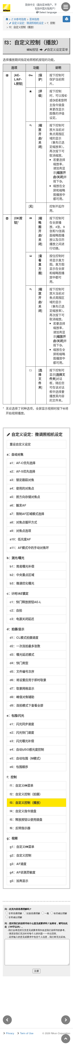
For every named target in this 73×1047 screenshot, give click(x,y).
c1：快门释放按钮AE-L (25, 602)
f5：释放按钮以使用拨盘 (26, 819)
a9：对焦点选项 (20, 530)
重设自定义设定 (20, 444)
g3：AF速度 (18, 864)
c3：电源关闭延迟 (22, 619)
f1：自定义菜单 (21, 785)
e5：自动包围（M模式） (26, 758)
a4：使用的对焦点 (22, 488)
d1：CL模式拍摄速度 (24, 637)
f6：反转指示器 (20, 828)
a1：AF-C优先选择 (22, 463)
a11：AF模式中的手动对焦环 (29, 547)
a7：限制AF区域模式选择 (27, 514)
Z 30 (18, 19)
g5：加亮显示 (19, 881)
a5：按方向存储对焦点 (25, 497)
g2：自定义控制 (20, 855)
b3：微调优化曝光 (22, 583)
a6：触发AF (18, 505)
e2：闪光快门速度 (22, 732)
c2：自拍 (16, 610)
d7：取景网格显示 (22, 688)
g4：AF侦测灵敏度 (22, 872)
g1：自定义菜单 (22, 846)
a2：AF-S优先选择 (22, 471)
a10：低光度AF (20, 539)
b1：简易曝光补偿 (22, 566)
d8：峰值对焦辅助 (22, 697)
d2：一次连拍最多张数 (25, 646)
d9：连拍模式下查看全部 (26, 705)
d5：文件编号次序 (22, 671)
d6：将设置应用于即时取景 (28, 680)
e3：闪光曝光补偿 (22, 741)
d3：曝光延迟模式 (22, 654)
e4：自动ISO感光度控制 (27, 749)
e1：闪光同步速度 (22, 724)
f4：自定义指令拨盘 (23, 811)
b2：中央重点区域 (22, 575)
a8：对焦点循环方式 (23, 522)
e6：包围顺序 (19, 767)
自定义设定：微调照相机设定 (26, 23)
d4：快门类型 (19, 663)
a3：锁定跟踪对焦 (22, 480)
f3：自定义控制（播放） (26, 802)
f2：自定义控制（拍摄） (26, 794)
